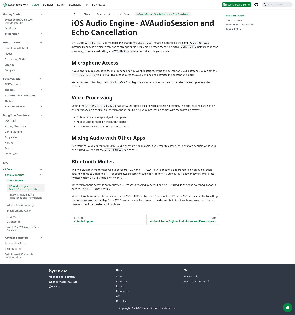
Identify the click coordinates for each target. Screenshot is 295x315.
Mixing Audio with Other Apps (240, 24)
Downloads (98, 4)
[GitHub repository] (256, 4)
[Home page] (74, 14)
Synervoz (189, 276)
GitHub (56, 286)
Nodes (61, 4)
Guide (35, 4)
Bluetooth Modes (234, 29)
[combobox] (277, 4)
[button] (23, 14)
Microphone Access (235, 15)
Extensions (74, 4)
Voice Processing (234, 20)
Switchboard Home (195, 281)
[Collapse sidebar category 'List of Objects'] (41, 78)
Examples (47, 4)
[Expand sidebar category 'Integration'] (41, 33)
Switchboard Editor (239, 4)
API (86, 4)
